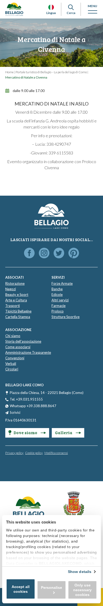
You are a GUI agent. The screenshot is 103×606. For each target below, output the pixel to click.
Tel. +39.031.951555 (26, 399)
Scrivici (15, 412)
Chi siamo (12, 336)
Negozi (10, 289)
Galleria (64, 432)
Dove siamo (25, 432)
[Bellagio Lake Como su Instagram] (44, 253)
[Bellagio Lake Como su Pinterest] (73, 253)
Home (9, 72)
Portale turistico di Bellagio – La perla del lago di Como (51, 72)
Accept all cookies (21, 589)
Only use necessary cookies (82, 590)
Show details (79, 572)
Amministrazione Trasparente (28, 352)
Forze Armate (62, 283)
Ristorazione (15, 283)
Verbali (10, 363)
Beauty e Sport (16, 294)
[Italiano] (51, 7)
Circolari (11, 369)
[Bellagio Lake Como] (14, 9)
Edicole (57, 294)
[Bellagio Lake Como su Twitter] (59, 253)
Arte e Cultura (16, 300)
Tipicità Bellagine (18, 311)
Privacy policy (14, 453)
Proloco (58, 311)
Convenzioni (14, 358)
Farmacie (58, 306)
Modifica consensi (56, 453)
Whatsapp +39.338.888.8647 (33, 406)
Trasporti (12, 306)
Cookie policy (34, 453)
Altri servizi (60, 300)
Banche (57, 289)
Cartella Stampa (17, 317)
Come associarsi (17, 347)
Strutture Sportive (65, 317)
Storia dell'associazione (23, 341)
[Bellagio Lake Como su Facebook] (29, 253)
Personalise (51, 587)
